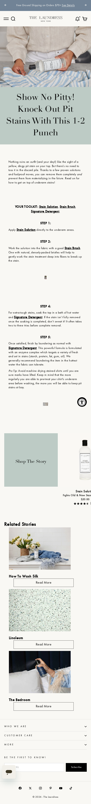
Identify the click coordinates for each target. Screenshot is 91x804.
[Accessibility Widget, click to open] (82, 402)
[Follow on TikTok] (71, 788)
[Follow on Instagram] (40, 788)
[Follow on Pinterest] (50, 788)
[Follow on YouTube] (60, 788)
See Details (68, 5)
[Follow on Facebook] (20, 788)
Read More (43, 582)
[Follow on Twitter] (30, 788)
